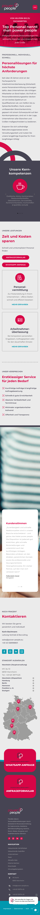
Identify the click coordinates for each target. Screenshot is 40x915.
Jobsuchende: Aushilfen (16, 851)
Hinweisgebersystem (15, 869)
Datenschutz (18, 908)
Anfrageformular (15, 257)
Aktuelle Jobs (12, 860)
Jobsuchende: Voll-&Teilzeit (17, 848)
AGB (27, 908)
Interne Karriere (13, 863)
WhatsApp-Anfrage (16, 265)
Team (10, 857)
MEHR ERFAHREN (20, 304)
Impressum (7, 908)
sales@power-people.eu (12, 640)
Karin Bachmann (9, 632)
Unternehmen (13, 854)
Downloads (12, 866)
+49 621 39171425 (13, 675)
